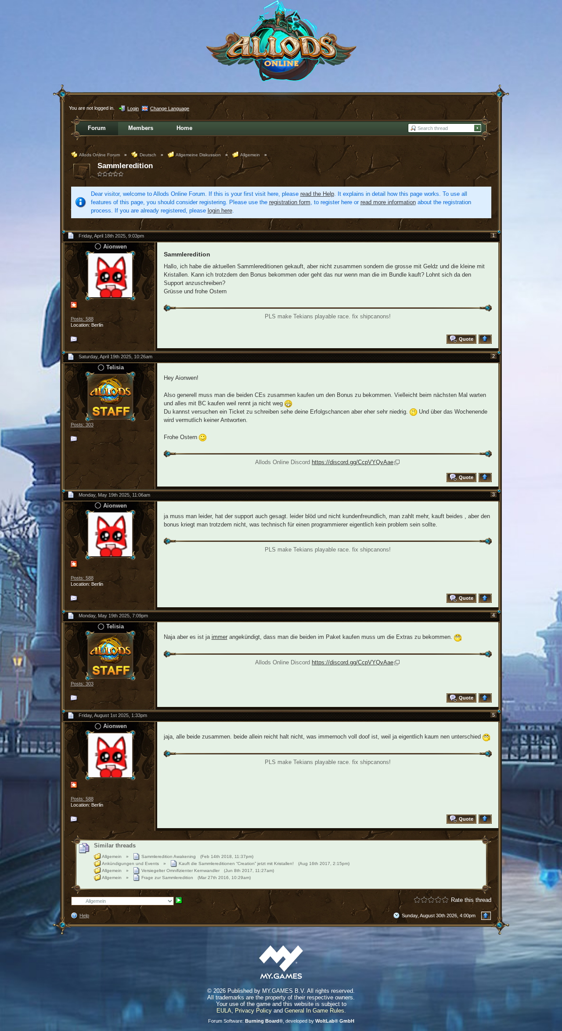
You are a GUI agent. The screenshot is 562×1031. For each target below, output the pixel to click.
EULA (223, 1010)
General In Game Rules (314, 1010)
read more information (388, 202)
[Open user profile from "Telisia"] (110, 396)
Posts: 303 (82, 424)
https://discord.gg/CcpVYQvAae (352, 462)
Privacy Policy (253, 1010)
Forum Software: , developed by (281, 1021)
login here (220, 210)
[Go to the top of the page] (486, 339)
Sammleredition (125, 166)
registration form (289, 202)
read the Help (317, 194)
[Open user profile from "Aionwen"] (110, 275)
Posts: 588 (82, 318)
